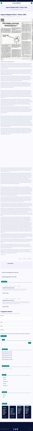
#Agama (20, 258)
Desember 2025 (5, 381)
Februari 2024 (5, 385)
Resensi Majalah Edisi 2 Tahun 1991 (7, 359)
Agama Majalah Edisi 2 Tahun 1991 (18, 9)
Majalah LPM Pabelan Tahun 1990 (7, 355)
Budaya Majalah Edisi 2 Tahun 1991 (27, 411)
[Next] (30, 403)
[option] (5, 412)
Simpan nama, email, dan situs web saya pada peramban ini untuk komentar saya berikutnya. (16, 333)
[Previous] (29, 403)
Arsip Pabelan (4, 16)
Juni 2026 (4, 379)
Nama (2, 322)
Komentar (2, 315)
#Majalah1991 (30, 258)
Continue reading (5, 293)
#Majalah (24, 258)
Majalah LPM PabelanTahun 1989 (7, 357)
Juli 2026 (4, 377)
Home (11, 9)
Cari (3, 339)
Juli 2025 (4, 383)
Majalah (8, 16)
